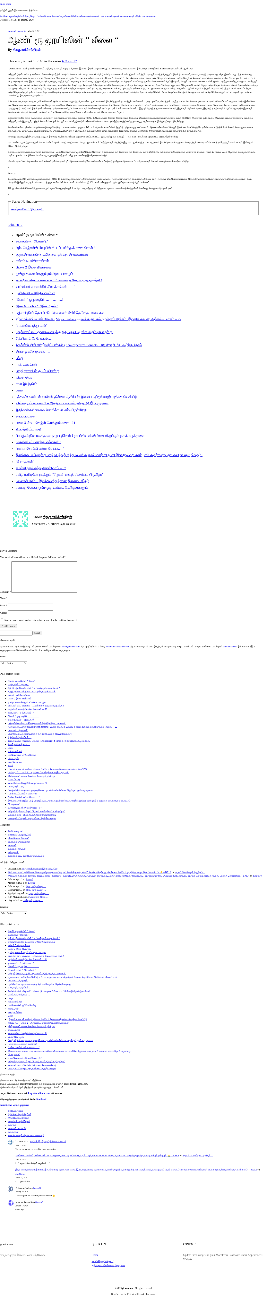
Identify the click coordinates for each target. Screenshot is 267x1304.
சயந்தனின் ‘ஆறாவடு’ (27, 209)
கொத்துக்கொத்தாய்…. (33, 351)
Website (3, 612)
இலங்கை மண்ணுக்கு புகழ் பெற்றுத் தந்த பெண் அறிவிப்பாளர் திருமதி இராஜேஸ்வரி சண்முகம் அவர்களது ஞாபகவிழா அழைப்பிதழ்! (109, 455)
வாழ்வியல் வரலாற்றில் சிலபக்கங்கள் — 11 (46, 287)
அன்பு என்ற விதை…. (36, 886)
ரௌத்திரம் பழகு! (28, 429)
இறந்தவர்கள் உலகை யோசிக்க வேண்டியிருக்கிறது (51, 410)
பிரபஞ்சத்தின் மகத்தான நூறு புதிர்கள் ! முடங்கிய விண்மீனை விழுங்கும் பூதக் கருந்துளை (80, 436)
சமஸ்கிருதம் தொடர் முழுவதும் (14, 1105)
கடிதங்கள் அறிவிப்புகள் (71, 16)
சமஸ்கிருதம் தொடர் (103, 1261)
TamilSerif (41, 1099)
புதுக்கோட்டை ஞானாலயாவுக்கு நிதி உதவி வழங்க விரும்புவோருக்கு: (64, 332)
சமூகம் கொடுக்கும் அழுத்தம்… (190, 872)
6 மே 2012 (69, 61)
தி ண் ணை (5, 4)
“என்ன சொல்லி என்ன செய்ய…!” (40, 449)
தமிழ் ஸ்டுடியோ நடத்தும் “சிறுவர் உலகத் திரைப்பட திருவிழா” (60, 475)
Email (3, 605)
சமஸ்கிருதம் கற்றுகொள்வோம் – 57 (41, 468)
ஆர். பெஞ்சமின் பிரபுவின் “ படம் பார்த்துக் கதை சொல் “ (55, 248)
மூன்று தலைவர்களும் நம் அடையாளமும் (44, 274)
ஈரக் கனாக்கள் (26, 364)
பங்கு (19, 358)
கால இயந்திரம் (26, 384)
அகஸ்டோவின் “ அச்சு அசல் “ (37, 306)
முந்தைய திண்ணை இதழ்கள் (108, 1265)
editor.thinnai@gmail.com (117, 646)
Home (95, 1254)
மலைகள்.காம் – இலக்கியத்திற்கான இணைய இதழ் (52, 481)
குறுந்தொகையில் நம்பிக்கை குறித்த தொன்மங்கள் (52, 254)
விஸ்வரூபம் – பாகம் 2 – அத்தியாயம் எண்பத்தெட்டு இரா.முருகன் (62, 403)
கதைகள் (86, 16)
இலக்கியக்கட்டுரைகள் (49, 16)
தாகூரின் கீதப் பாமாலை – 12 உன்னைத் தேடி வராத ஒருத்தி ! (59, 280)
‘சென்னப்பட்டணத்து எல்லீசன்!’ (38, 442)
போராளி (29, 879)
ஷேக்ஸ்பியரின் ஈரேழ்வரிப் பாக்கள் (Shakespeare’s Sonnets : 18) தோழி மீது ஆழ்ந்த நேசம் (79, 345)
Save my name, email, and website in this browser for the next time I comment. (40, 620)
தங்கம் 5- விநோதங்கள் (32, 261)
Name (3, 598)
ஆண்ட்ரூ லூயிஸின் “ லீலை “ (21, 681)
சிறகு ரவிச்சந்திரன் (27, 50)
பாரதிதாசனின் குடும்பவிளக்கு (37, 371)
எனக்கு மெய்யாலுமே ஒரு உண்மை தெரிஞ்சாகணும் (52, 487)
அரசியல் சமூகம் (7, 16)
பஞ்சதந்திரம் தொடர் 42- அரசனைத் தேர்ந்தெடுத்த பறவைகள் (60, 313)
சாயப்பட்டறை (25, 416)
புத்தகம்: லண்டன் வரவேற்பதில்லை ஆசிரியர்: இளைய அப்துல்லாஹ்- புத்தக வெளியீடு (76, 397)
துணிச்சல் (257, 875)
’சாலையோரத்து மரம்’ (31, 326)
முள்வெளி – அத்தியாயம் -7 (35, 293)
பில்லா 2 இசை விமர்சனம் (33, 267)
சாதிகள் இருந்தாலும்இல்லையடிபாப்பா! (40, 868)
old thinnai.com (230, 646)
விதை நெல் (24, 377)
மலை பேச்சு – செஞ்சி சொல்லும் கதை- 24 (45, 423)
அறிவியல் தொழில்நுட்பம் (27, 16)
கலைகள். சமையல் (100, 16)
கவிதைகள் (114, 16)
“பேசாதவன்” (25, 462)
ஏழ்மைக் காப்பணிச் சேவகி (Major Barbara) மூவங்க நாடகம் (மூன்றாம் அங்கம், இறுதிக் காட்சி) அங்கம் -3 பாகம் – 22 (98, 319)
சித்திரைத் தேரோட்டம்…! (34, 338)
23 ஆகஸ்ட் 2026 (26, 19)
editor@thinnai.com (71, 646)
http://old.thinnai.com (39, 1093)
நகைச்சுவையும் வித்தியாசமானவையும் (138, 16)
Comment (5, 592)
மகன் (19, 390)
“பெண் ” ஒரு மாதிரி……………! (39, 300)
